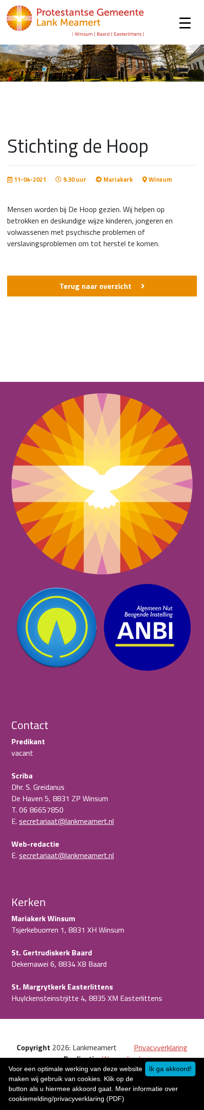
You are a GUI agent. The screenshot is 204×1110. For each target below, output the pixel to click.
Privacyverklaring (160, 1047)
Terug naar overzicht (95, 286)
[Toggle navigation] (185, 22)
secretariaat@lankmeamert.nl (66, 821)
